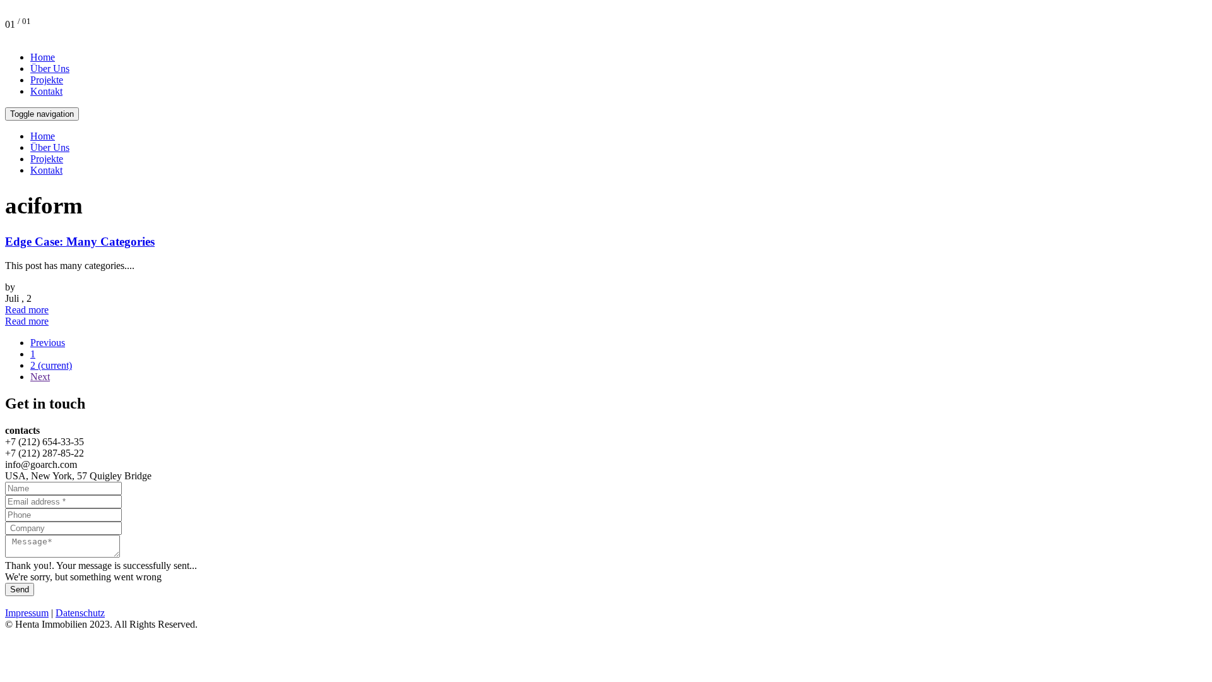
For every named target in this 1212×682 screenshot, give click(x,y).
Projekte (46, 80)
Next (40, 376)
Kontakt (46, 91)
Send (19, 589)
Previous (47, 342)
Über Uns (49, 68)
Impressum (27, 612)
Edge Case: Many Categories (80, 241)
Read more (27, 309)
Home (42, 57)
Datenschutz (80, 612)
